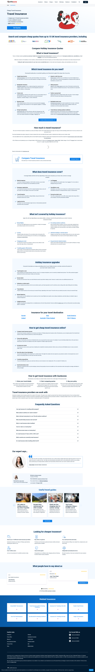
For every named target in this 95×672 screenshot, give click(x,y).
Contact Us (9, 634)
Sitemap (29, 634)
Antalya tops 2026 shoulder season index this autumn (22, 506)
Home (8, 5)
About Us (9, 639)
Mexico (73, 318)
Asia (47, 315)
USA (68, 318)
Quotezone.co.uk (26, 151)
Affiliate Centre (30, 646)
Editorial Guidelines (44, 480)
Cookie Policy (30, 639)
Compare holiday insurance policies (46, 119)
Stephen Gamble (38, 475)
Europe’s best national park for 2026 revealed (70, 506)
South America (71, 315)
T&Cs (8, 646)
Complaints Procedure (32, 636)
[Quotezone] (12, 2)
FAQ (28, 643)
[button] (14, 505)
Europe (23, 315)
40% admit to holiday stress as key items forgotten (55, 506)
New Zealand (51, 318)
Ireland (23, 318)
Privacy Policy (10, 643)
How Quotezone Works (11, 641)
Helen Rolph (21, 480)
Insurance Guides (31, 641)
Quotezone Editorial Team (42, 478)
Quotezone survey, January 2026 (53, 140)
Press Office (9, 636)
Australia (43, 318)
